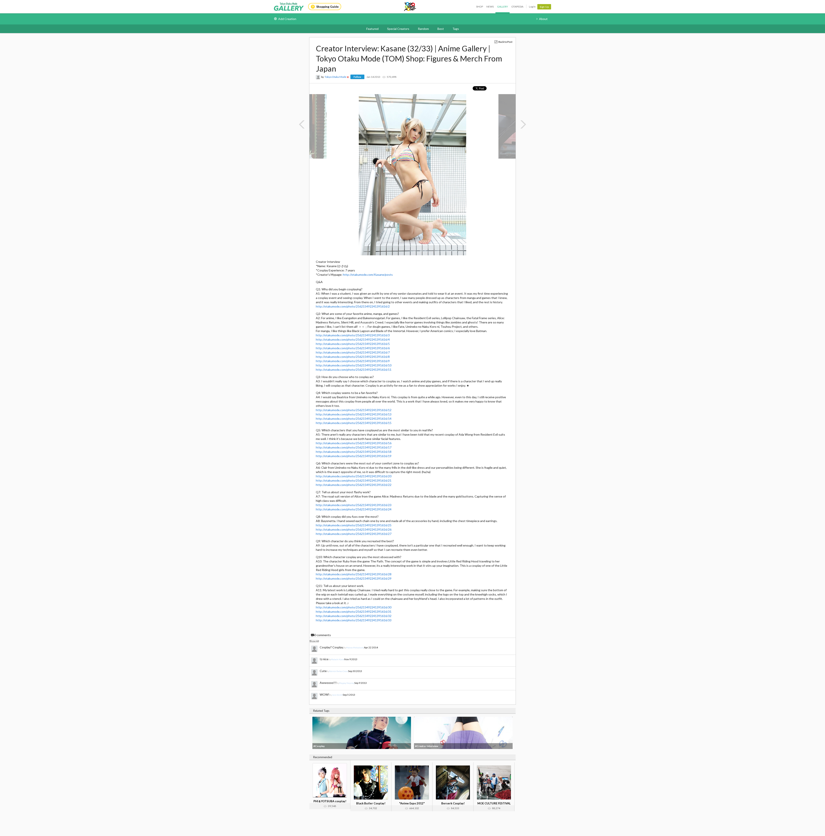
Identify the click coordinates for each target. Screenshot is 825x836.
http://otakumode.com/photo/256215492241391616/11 (353, 369)
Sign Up (544, 6)
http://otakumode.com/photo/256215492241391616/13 (353, 414)
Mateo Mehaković (355, 647)
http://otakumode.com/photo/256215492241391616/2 (353, 306)
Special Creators (398, 29)
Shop (479, 6)
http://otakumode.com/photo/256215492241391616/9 (353, 361)
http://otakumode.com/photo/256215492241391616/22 (353, 485)
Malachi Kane (337, 659)
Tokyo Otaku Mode (410, 6)
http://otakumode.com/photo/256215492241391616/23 (353, 505)
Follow (357, 76)
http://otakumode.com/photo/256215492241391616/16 (353, 443)
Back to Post (505, 41)
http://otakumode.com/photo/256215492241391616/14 (353, 418)
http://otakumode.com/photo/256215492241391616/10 (353, 365)
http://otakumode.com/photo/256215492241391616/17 (353, 447)
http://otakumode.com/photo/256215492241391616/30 (353, 607)
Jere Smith (337, 695)
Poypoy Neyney (346, 683)
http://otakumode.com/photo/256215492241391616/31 (353, 611)
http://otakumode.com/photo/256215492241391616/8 (353, 356)
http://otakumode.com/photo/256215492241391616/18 (353, 451)
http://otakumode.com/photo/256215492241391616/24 (353, 509)
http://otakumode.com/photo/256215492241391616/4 (353, 339)
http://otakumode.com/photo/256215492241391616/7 (353, 352)
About (543, 19)
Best (440, 29)
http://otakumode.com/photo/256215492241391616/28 (353, 574)
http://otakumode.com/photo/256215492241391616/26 (353, 529)
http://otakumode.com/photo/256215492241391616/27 (353, 534)
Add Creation (287, 19)
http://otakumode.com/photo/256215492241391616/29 (353, 578)
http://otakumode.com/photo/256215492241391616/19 (353, 456)
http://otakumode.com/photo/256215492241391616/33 (353, 620)
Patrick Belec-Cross (338, 671)
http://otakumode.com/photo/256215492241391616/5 (353, 344)
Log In (532, 6)
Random (423, 29)
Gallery (502, 6)
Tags (455, 29)
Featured (372, 29)
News (490, 6)
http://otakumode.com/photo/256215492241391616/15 (353, 423)
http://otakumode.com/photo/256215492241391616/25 (353, 525)
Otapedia (517, 6)
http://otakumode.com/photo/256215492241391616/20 (353, 476)
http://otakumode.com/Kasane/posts (368, 274)
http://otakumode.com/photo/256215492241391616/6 (353, 348)
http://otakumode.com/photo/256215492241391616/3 (353, 335)
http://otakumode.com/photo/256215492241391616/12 (353, 410)
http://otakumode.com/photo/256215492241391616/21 (353, 480)
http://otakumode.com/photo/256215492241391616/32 (353, 616)
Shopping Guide (327, 6)
